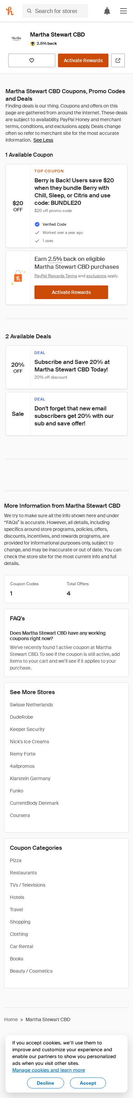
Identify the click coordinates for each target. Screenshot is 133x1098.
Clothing (19, 934)
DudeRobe (21, 717)
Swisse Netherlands (31, 705)
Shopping (20, 922)
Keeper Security (27, 729)
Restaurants (23, 873)
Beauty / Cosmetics (31, 971)
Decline (45, 1083)
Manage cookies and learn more (48, 1070)
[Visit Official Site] (118, 60)
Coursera (20, 815)
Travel (16, 909)
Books (16, 959)
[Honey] (9, 10)
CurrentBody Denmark (34, 803)
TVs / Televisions (27, 885)
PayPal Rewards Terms (55, 276)
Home (11, 1019)
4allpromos (22, 766)
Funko (16, 791)
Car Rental (21, 946)
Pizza (15, 860)
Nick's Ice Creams (29, 741)
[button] (123, 11)
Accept (88, 1083)
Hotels (17, 897)
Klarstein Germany (30, 778)
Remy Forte (22, 754)
